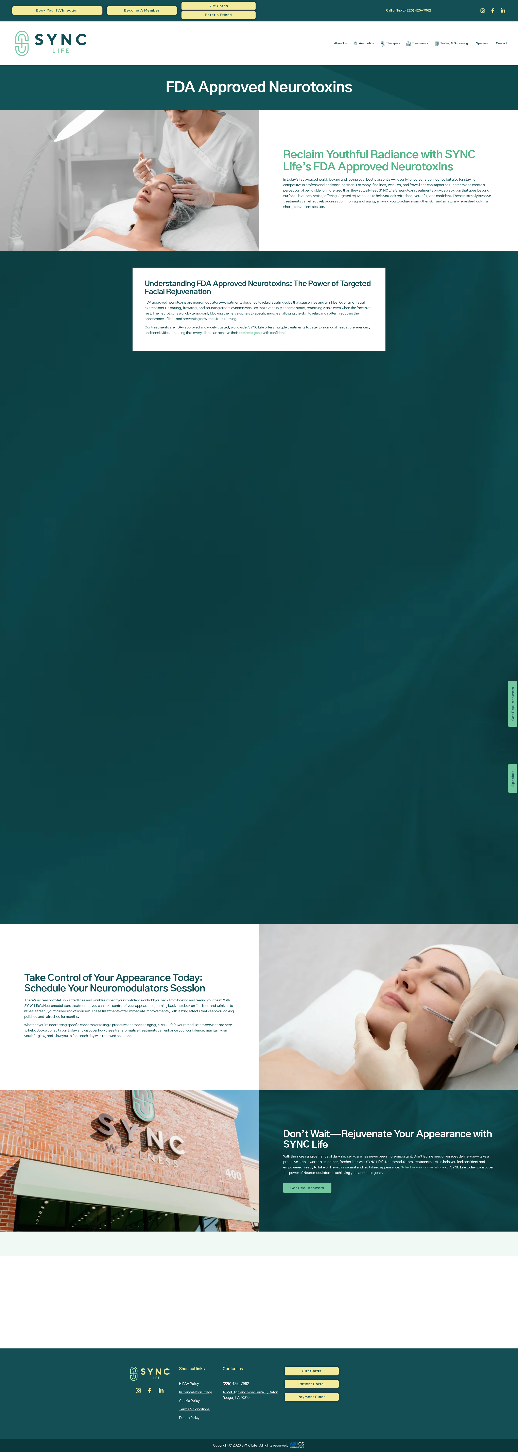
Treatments (420, 43)
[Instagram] (483, 10)
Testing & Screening (454, 43)
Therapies (393, 43)
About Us (340, 43)
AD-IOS (297, 1445)
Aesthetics (366, 43)
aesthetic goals (250, 333)
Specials (482, 43)
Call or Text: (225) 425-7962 (408, 10)
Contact (501, 43)
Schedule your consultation (422, 1167)
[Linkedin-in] (503, 10)
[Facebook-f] (493, 10)
